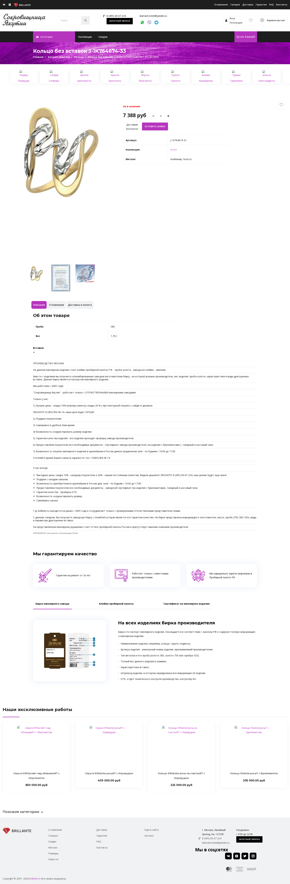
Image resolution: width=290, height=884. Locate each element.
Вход (232, 18)
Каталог (149, 835)
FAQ (271, 4)
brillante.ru (35, 878)
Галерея (235, 4)
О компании (221, 4)
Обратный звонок (119, 21)
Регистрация (236, 22)
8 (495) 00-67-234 (116, 15)
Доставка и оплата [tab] (80, 304)
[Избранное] (251, 20)
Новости (53, 859)
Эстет (173, 149)
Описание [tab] (39, 304)
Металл (52, 847)
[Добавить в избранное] (281, 105)
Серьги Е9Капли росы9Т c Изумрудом (109, 773)
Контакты (281, 4)
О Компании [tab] (56, 304)
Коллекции (85, 36)
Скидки (103, 36)
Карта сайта (151, 829)
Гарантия (261, 4)
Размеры (53, 853)
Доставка (247, 4)
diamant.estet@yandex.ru (153, 15)
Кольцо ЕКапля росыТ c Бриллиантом (254, 773)
